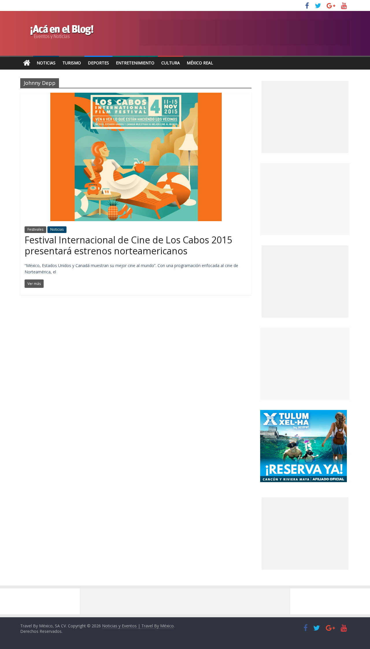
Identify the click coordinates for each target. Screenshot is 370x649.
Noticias (46, 63)
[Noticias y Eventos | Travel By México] (26, 63)
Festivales (35, 229)
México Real (200, 63)
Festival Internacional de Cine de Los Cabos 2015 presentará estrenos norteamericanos (128, 245)
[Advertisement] (305, 199)
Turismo (71, 63)
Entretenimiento (135, 63)
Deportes (98, 63)
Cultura (170, 63)
